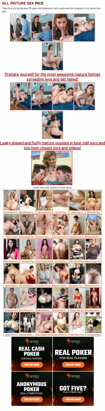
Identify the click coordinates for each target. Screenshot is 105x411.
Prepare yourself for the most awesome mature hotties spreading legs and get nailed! (52, 76)
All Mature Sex (22, 3)
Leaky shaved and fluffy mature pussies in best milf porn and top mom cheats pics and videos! (52, 145)
